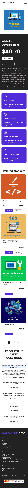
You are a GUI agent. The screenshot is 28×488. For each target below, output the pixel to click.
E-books (14, 38)
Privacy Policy (5, 447)
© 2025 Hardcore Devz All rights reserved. (13, 476)
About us (4, 443)
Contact (4, 444)
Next (18, 342)
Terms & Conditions (7, 446)
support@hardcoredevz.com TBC (9, 469)
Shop (3, 440)
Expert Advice (5, 442)
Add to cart (7, 58)
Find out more (9, 210)
